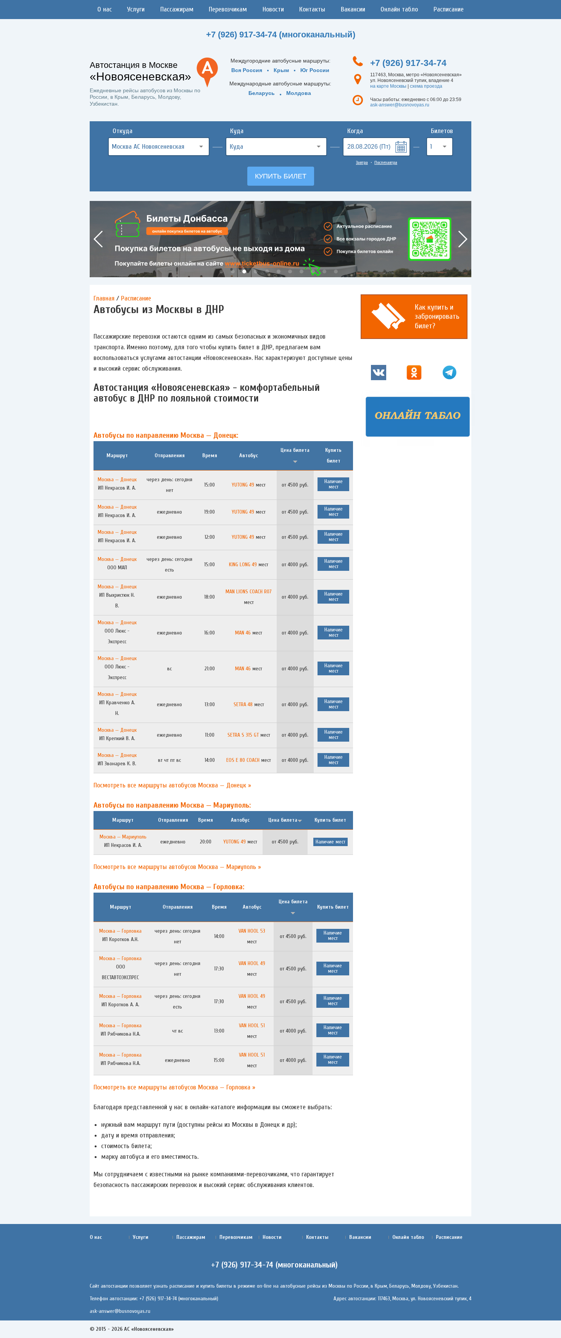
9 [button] (313, 271)
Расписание (449, 9)
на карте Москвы (388, 86)
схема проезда (426, 86)
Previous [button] (99, 239)
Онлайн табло (399, 9)
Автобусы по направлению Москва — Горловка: (169, 886)
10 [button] (324, 271)
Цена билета (282, 820)
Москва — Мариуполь (123, 837)
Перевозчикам (228, 9)
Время (209, 455)
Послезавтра (385, 162)
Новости (273, 9)
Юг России (314, 70)
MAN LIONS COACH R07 (249, 591)
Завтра (362, 162)
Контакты (312, 9)
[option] (280, 239)
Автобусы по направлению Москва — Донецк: (166, 435)
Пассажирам (176, 9)
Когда (355, 131)
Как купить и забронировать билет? (437, 316)
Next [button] (462, 239)
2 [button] (233, 271)
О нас (104, 9)
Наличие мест (333, 484)
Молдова (298, 93)
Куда (236, 131)
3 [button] (244, 271)
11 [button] (336, 271)
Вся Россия (246, 70)
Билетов (442, 131)
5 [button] (267, 271)
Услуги (136, 9)
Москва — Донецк (117, 479)
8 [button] (301, 271)
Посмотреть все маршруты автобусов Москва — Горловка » (174, 1087)
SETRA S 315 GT (243, 735)
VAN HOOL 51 (252, 1025)
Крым (281, 70)
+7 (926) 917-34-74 (408, 63)
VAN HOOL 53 (252, 931)
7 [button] (290, 271)
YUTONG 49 (243, 485)
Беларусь (261, 93)
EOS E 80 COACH (243, 760)
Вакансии (353, 9)
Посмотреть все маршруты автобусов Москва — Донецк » (172, 785)
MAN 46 (243, 633)
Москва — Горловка (120, 931)
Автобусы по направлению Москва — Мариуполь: (172, 805)
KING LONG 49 (243, 564)
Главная (104, 298)
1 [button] (221, 271)
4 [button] (256, 271)
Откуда (122, 131)
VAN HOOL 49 (252, 963)
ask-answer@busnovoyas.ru (399, 105)
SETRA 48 (243, 704)
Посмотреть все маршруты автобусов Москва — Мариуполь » (177, 867)
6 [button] (278, 271)
